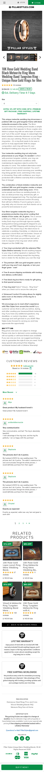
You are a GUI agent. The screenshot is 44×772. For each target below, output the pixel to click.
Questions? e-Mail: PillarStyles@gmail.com (22, 730)
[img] (8, 398)
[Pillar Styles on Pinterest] (27, 738)
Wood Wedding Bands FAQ (22, 704)
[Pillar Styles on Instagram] (22, 738)
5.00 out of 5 (28, 366)
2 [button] (19, 523)
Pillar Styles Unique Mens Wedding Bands (19, 747)
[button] (7, 85)
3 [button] (23, 523)
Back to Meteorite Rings (24, 625)
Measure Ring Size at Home (22, 707)
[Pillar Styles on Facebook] (16, 738)
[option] (10, 57)
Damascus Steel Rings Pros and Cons (22, 702)
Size (3, 99)
